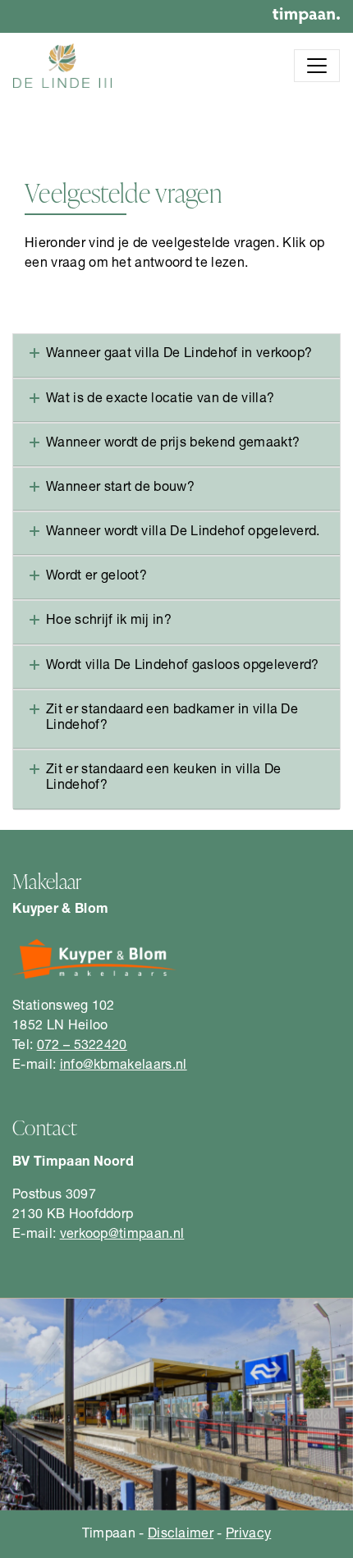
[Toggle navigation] (317, 65)
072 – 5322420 (82, 1046)
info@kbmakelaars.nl (123, 1066)
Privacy (248, 1535)
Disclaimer (180, 1535)
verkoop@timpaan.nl (122, 1235)
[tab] (176, 355)
